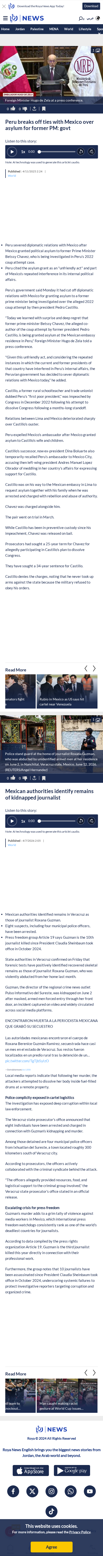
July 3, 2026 (26, 1070)
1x (23, 151)
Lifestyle (85, 29)
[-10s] (80, 152)
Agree (51, 1547)
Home (5, 29)
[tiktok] (51, 1511)
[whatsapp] (71, 1491)
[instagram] (51, 1491)
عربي (90, 18)
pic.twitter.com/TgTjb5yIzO (27, 1061)
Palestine (37, 29)
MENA (53, 29)
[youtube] (90, 1491)
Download (91, 6)
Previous (94, 668)
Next (86, 668)
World (68, 29)
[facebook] (13, 1491)
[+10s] (91, 152)
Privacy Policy (79, 1532)
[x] (32, 1491)
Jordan (20, 29)
